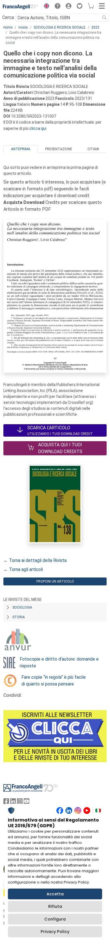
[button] (45, 7)
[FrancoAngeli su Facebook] (6, 802)
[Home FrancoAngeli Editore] (21, 7)
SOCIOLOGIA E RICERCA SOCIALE (59, 27)
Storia (18, 617)
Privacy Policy (55, 931)
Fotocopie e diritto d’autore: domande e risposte (59, 662)
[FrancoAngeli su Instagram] (20, 802)
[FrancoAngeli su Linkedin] (13, 802)
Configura (55, 919)
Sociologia (22, 607)
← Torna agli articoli (23, 569)
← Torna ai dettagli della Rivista (35, 560)
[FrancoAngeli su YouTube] (26, 802)
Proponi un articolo (55, 581)
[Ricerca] (104, 17)
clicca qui (37, 128)
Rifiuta (55, 906)
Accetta (55, 894)
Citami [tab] (93, 149)
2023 (95, 27)
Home (7, 27)
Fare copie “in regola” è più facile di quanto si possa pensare (53, 680)
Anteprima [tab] (20, 149)
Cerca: (8, 17)
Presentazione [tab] (58, 149)
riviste (23, 27)
